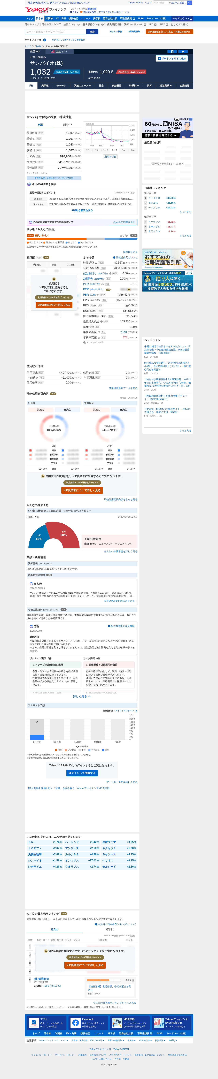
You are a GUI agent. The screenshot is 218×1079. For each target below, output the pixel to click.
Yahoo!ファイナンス (100, 1049)
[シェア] (172, 51)
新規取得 (92, 8)
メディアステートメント (120, 1055)
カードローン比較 (156, 18)
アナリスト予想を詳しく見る (121, 782)
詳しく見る (80, 696)
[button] (82, 696)
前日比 (54, 929)
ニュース (85, 18)
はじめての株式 (179, 24)
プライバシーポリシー (41, 1055)
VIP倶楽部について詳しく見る (54, 304)
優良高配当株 (114, 24)
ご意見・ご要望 (122, 1059)
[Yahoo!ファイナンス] (46, 8)
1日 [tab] (87, 150)
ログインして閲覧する (82, 772)
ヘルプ (148, 2)
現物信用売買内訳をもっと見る (120, 499)
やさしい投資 (116, 31)
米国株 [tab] (130, 1040)
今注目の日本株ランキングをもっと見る (114, 1002)
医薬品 (42, 57)
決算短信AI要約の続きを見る (119, 600)
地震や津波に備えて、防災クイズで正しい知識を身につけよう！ (60, 2)
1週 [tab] (96, 150)
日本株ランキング (51, 24)
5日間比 (110, 929)
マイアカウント (181, 18)
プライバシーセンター (65, 1055)
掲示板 (96, 18)
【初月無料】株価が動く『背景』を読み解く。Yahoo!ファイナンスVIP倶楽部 (68, 788)
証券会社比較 (110, 18)
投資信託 (73, 18)
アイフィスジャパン (124, 710)
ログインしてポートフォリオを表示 (68, 40)
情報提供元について (126, 257)
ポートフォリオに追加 (174, 58)
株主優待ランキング (93, 24)
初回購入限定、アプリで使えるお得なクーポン (106, 12)
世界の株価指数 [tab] (115, 1040)
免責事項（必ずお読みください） (150, 1055)
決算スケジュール (133, 24)
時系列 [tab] (172, 1040)
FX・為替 (61, 18)
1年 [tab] (123, 150)
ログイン (74, 12)
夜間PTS (67, 124)
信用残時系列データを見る (123, 388)
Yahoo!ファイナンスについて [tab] (52, 1040)
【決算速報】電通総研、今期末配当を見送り (109, 988)
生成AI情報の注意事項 (123, 626)
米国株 (49, 18)
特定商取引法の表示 (177, 1055)
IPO (151, 24)
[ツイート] (183, 51)
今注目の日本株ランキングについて (117, 924)
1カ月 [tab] (105, 150)
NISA (141, 18)
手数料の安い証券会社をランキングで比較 (54, 178)
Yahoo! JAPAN (135, 2)
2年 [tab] (132, 150)
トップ (29, 18)
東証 (40, 124)
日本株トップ (32, 24)
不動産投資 (126, 18)
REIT (162, 24)
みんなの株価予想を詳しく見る (120, 551)
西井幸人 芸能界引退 (179, 3)
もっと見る (185, 212)
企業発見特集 (134, 31)
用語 (41, 133)
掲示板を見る (130, 251)
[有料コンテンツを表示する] (128, 289)
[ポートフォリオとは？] (44, 40)
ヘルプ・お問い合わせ (101, 1059)
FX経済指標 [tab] (144, 1040)
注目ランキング (72, 24)
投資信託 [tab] (159, 1040)
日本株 (39, 18)
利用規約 (82, 1055)
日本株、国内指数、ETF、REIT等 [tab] (86, 1040)
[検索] (189, 3)
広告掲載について (98, 1055)
